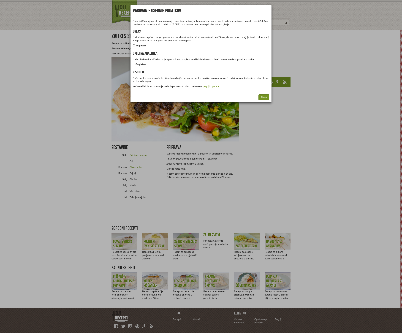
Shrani (264, 97)
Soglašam (141, 45)
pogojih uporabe (211, 86)
